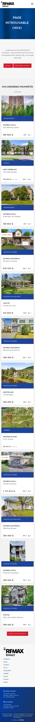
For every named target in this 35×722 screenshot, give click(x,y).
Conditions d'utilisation (18, 716)
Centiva (21, 719)
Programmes (7, 670)
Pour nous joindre (22, 65)
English (5, 682)
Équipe (5, 662)
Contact (6, 679)
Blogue (5, 676)
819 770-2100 (10, 707)
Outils (5, 667)
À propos (6, 664)
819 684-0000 (10, 697)
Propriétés (6, 659)
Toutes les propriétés (18, 633)
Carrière (6, 673)
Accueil (8, 65)
